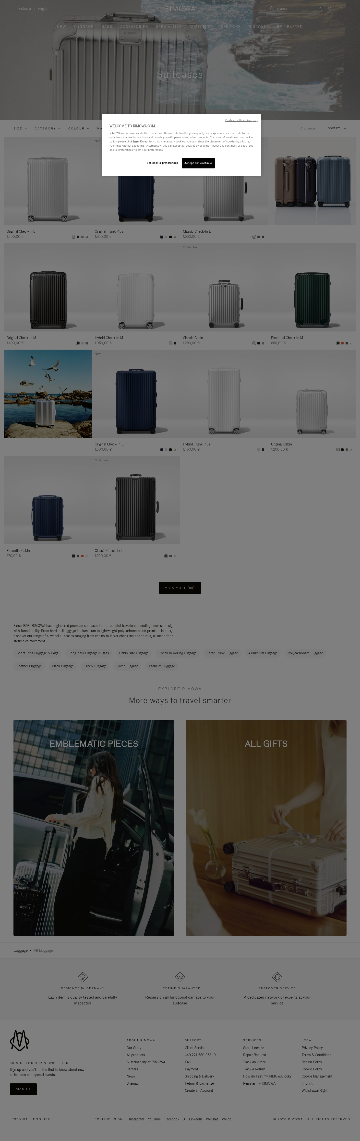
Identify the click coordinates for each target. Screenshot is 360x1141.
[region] (181, 145)
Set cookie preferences (162, 163)
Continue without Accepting (241, 120)
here (136, 141)
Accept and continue (198, 163)
